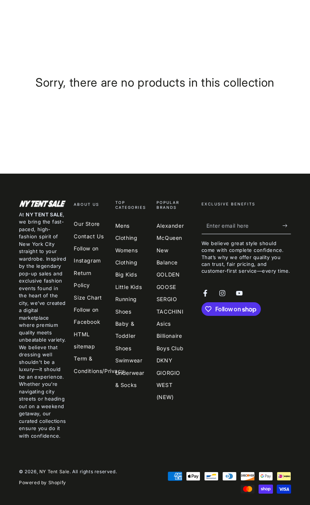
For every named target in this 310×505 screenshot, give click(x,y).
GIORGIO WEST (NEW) (168, 385)
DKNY (164, 360)
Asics (164, 323)
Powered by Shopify (42, 482)
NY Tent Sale (54, 471)
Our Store (86, 224)
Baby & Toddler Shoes (125, 335)
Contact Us (89, 236)
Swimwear (129, 360)
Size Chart (88, 297)
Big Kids (126, 274)
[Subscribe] (286, 225)
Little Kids (128, 287)
